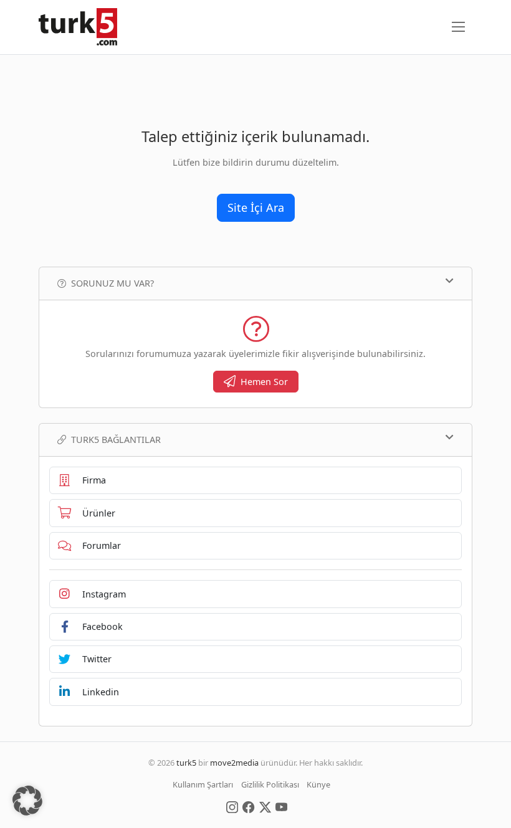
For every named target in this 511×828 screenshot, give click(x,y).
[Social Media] (232, 806)
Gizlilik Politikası (270, 784)
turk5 (186, 762)
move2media (234, 762)
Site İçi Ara (255, 207)
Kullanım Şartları (203, 784)
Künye (318, 784)
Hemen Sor (264, 382)
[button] (27, 800)
